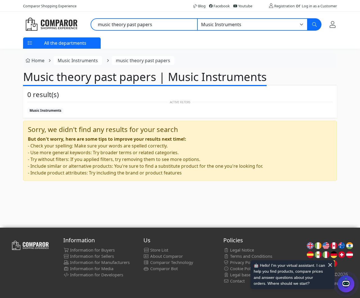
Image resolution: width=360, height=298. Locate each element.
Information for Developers (96, 274)
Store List (158, 250)
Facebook (221, 5)
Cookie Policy (242, 268)
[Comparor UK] (51, 24)
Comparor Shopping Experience (49, 5)
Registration (284, 5)
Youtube (244, 5)
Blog (201, 5)
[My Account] (332, 24)
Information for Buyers (92, 250)
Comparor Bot (163, 268)
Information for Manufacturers (99, 262)
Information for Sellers (91, 256)
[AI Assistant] (346, 283)
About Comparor (166, 256)
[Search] (314, 24)
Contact (237, 281)
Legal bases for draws (250, 274)
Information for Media (91, 268)
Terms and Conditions (250, 256)
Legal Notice (241, 250)
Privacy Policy (243, 262)
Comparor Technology (171, 262)
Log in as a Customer (319, 5)
